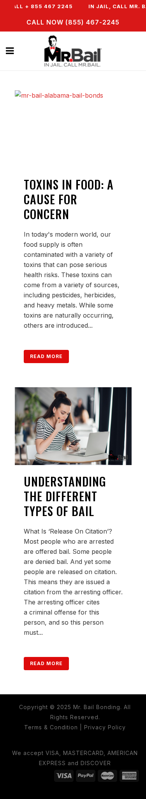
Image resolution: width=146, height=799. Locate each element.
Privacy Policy (105, 727)
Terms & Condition (51, 727)
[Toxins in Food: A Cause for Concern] (73, 129)
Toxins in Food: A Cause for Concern (69, 199)
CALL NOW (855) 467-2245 (73, 22)
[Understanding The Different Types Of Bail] (73, 426)
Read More (46, 356)
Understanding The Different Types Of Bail (65, 496)
